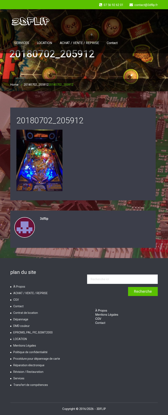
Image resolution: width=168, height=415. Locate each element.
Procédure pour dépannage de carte (36, 358)
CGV (16, 299)
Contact (112, 43)
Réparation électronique (28, 365)
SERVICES (21, 43)
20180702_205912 (36, 84)
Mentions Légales (24, 345)
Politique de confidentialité (30, 352)
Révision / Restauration (28, 371)
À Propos (19, 286)
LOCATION (44, 43)
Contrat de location (25, 312)
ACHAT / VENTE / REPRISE (79, 43)
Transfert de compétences (30, 385)
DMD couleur (21, 326)
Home (14, 84)
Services (18, 378)
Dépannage (20, 319)
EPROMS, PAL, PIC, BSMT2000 (33, 332)
